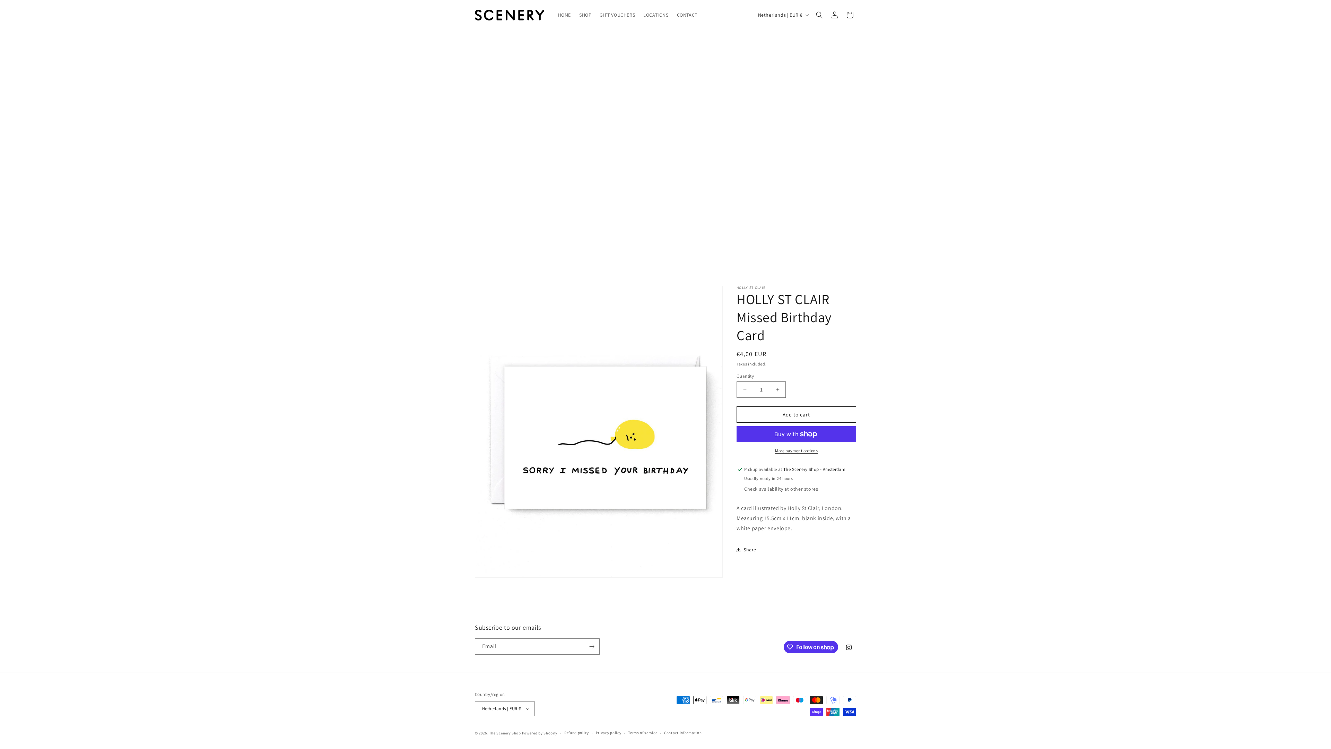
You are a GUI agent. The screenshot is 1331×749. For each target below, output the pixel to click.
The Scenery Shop (505, 733)
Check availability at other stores (781, 489)
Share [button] (749, 549)
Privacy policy (608, 732)
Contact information (683, 732)
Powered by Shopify (540, 733)
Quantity (745, 376)
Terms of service (642, 732)
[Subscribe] (591, 646)
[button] (819, 15)
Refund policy (576, 732)
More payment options (796, 450)
